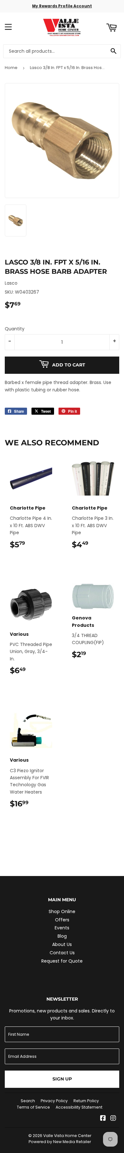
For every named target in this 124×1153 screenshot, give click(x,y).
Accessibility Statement (79, 1107)
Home (11, 68)
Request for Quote (62, 961)
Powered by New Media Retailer (60, 1141)
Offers (62, 920)
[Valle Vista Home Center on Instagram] (113, 1119)
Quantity (14, 329)
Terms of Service (33, 1107)
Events (62, 928)
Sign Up (62, 1079)
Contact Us (62, 952)
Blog (62, 936)
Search (28, 1100)
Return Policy (86, 1100)
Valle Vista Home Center (67, 1135)
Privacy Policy (54, 1100)
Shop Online (62, 911)
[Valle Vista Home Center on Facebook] (103, 1119)
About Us (62, 944)
